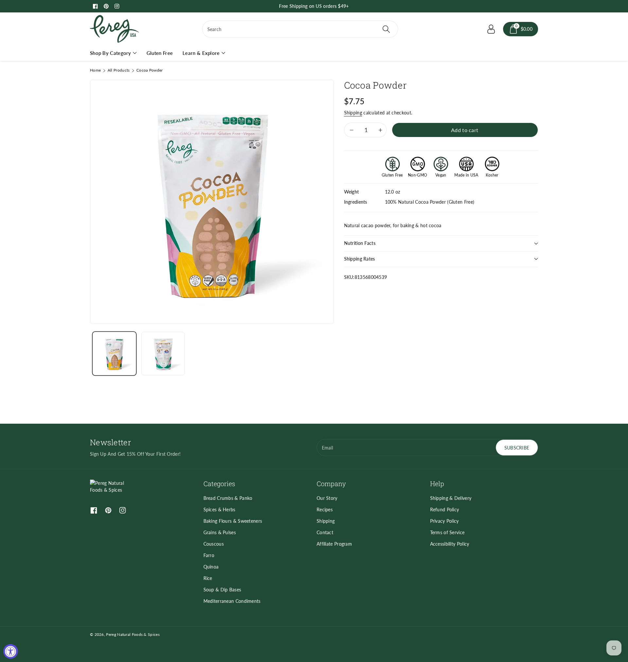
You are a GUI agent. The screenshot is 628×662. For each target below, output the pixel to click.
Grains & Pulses (219, 532)
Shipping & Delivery (451, 498)
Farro (209, 555)
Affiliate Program (334, 544)
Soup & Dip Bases (222, 589)
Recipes (325, 509)
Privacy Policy (444, 521)
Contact (325, 532)
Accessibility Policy (449, 544)
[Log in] (491, 29)
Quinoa (211, 566)
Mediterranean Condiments (232, 601)
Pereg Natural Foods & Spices (132, 634)
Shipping (353, 112)
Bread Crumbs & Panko (228, 498)
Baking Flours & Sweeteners (232, 521)
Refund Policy (444, 509)
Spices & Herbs (219, 509)
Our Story (327, 498)
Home (95, 70)
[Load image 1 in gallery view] (114, 353)
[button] (520, 29)
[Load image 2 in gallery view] (163, 353)
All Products (119, 70)
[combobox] (300, 29)
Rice (207, 578)
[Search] (386, 29)
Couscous (213, 544)
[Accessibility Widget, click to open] (10, 651)
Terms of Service (447, 532)
